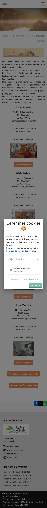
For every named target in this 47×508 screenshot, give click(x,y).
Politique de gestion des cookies (20, 251)
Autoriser (35, 285)
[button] (23, 259)
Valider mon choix (31, 280)
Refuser (14, 280)
